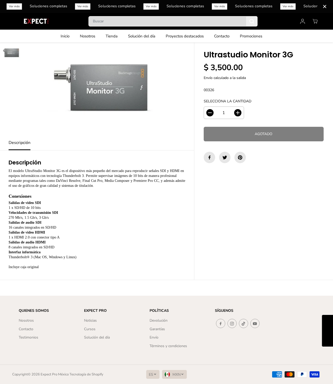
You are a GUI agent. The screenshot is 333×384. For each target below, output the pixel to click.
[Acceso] (302, 21)
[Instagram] (232, 323)
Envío (208, 77)
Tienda (112, 36)
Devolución (159, 320)
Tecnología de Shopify (86, 374)
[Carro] (315, 21)
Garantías (157, 329)
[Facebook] (209, 157)
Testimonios (28, 337)
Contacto (221, 36)
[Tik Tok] (243, 323)
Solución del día (141, 36)
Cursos (89, 329)
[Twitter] (224, 157)
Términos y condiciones (168, 345)
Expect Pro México (55, 374)
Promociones (251, 36)
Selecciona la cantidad (227, 101)
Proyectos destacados (185, 36)
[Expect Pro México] (37, 21)
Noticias (90, 320)
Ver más (14, 6)
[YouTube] (255, 323)
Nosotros (87, 36)
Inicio (65, 36)
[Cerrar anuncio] (324, 6)
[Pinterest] (240, 157)
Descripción (19, 142)
